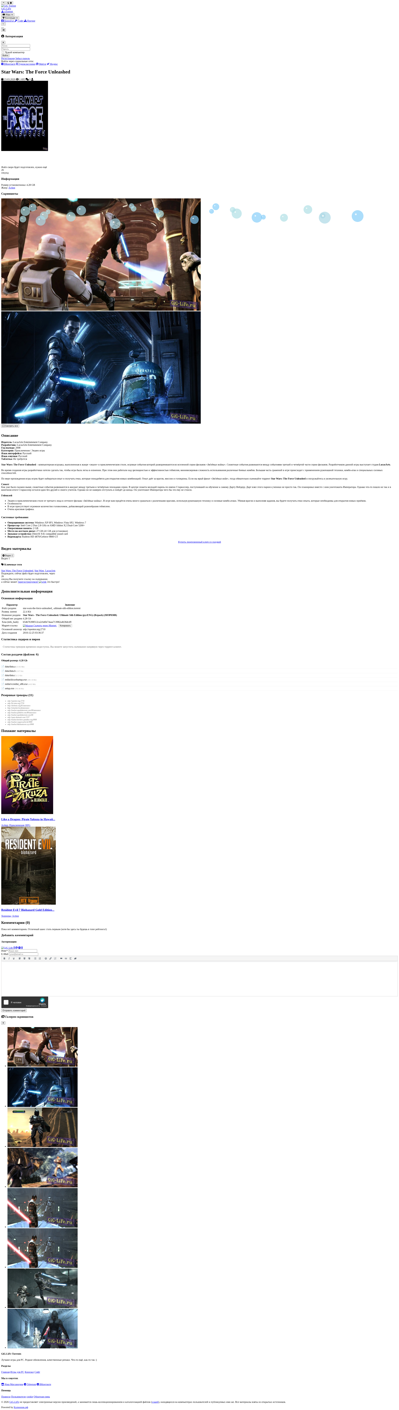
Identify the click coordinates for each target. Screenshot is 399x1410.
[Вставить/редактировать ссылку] (50, 958)
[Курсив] (9, 958)
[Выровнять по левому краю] (19, 958)
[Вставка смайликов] (46, 958)
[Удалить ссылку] (55, 958)
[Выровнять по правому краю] (29, 958)
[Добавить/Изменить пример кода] (66, 958)
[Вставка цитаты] (61, 958)
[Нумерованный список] (40, 958)
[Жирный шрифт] (4, 958)
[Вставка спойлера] (70, 958)
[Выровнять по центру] (24, 958)
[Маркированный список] (35, 958)
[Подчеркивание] (13, 958)
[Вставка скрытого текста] (75, 958)
